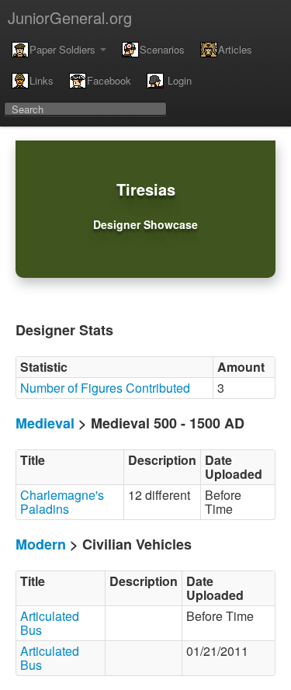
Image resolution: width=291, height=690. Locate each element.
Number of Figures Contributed (105, 388)
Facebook (109, 80)
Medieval (45, 423)
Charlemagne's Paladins (62, 502)
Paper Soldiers (64, 49)
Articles (235, 49)
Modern (41, 544)
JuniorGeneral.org (70, 17)
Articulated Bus (49, 623)
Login (178, 80)
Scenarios (162, 49)
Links (41, 80)
